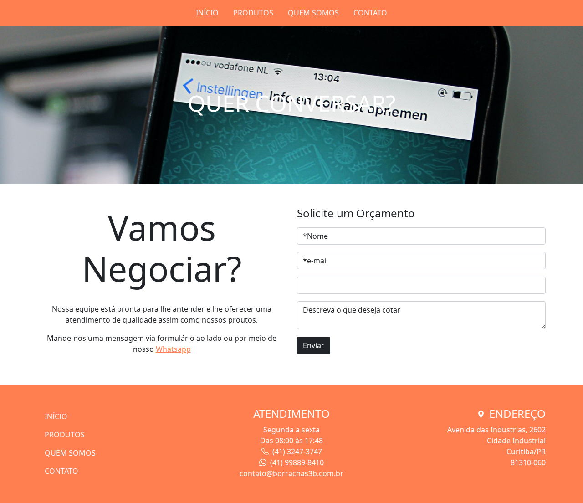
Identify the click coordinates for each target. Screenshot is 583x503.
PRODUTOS (253, 13)
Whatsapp (173, 349)
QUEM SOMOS (313, 13)
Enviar (313, 345)
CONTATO (370, 13)
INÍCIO (207, 13)
